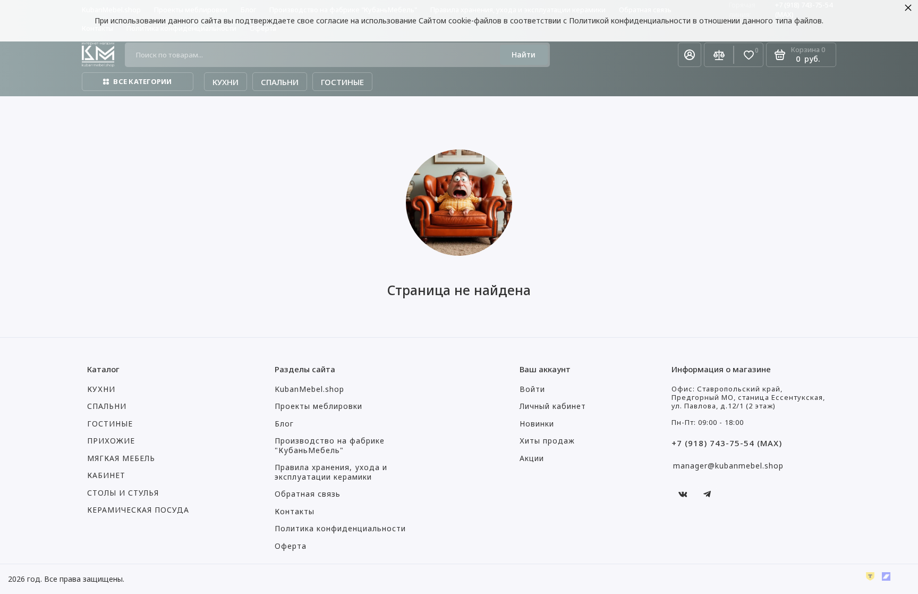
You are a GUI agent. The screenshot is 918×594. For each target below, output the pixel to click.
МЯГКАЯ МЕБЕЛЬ (121, 458)
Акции (532, 458)
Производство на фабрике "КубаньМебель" (330, 445)
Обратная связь (308, 494)
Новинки (537, 424)
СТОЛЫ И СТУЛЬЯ (123, 493)
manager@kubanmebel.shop (728, 466)
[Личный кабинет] (689, 55)
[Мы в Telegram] (707, 494)
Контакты (294, 511)
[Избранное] (749, 55)
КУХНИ (101, 389)
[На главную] (98, 55)
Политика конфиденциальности (340, 528)
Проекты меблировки (318, 406)
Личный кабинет (553, 406)
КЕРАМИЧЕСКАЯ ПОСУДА (138, 510)
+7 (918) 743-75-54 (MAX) (727, 443)
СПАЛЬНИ (106, 406)
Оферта (291, 546)
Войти (532, 389)
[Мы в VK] (683, 494)
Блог (284, 424)
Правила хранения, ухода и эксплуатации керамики (331, 472)
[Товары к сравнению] (718, 55)
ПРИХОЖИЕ (111, 441)
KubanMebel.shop (309, 389)
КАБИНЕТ (106, 475)
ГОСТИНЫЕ (110, 424)
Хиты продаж (547, 441)
